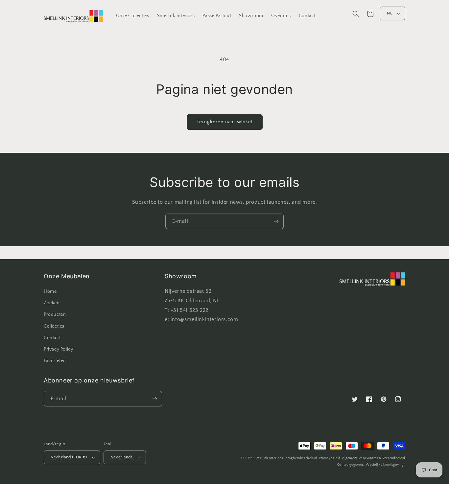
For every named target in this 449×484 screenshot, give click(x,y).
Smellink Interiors (268, 458)
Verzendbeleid (394, 458)
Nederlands (121, 457)
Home (50, 291)
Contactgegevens (351, 465)
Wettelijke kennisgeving (384, 465)
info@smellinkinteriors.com (204, 319)
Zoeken (52, 303)
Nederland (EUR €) (69, 457)
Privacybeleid (330, 458)
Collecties (54, 326)
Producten (55, 314)
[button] (355, 14)
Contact (52, 337)
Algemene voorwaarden (361, 458)
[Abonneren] (276, 221)
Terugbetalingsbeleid (300, 458)
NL (389, 13)
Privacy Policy (58, 349)
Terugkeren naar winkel (225, 122)
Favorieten (55, 360)
